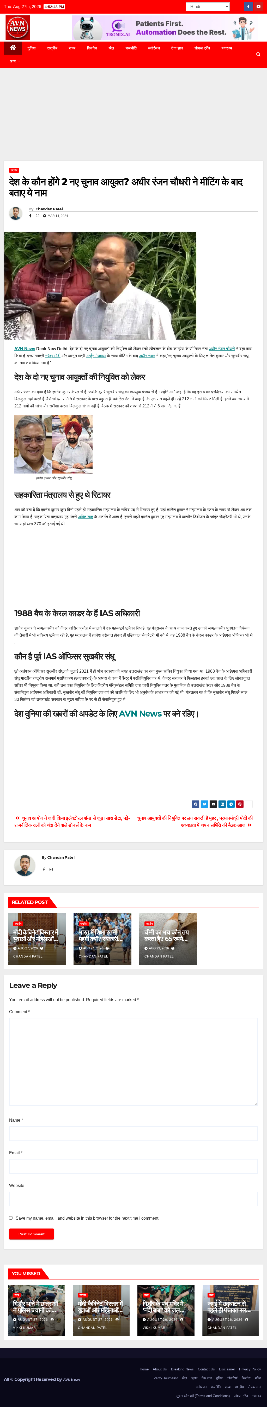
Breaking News (182, 1369)
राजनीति (131, 48)
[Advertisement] (133, 122)
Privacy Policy (250, 1369)
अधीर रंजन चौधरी (222, 349)
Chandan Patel (49, 209)
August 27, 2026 (33, 1320)
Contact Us (206, 1369)
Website (16, 1185)
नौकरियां (232, 1378)
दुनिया (32, 48)
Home (144, 1369)
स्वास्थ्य (227, 48)
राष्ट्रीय (52, 48)
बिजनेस (92, 48)
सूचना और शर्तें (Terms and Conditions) (203, 1396)
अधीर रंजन (147, 356)
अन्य (13, 61)
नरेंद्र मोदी (52, 356)
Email (15, 1153)
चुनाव (194, 1378)
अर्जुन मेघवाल (96, 356)
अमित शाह (85, 517)
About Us (160, 1369)
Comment (19, 1012)
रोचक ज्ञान (254, 1387)
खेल (111, 48)
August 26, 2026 (163, 1320)
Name (16, 1120)
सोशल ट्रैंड (202, 48)
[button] (258, 54)
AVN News (24, 349)
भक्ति (258, 1378)
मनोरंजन (154, 48)
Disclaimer (227, 1369)
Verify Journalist (166, 1378)
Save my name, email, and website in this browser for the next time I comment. (87, 1218)
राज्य (72, 48)
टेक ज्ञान (177, 48)
